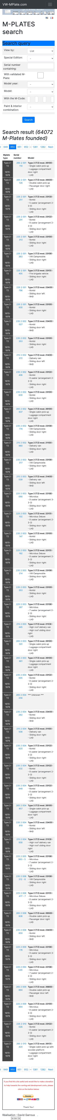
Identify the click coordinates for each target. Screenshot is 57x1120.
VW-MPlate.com (15, 4)
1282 (42, 146)
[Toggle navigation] (50, 4)
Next (50, 146)
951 (19, 146)
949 (5, 146)
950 (12, 146)
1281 (35, 146)
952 (26, 146)
